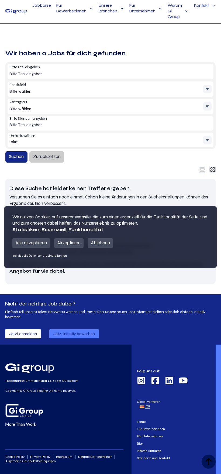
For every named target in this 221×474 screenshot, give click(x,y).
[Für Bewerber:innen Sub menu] (91, 8)
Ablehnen (100, 243)
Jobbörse (41, 5)
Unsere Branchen (108, 8)
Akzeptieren (69, 243)
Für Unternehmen (142, 8)
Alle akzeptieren (31, 243)
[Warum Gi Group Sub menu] (187, 11)
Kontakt (201, 5)
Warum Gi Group (175, 11)
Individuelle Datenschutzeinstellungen (39, 255)
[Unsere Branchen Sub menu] (122, 8)
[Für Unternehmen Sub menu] (160, 8)
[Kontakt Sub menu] (214, 6)
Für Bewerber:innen (71, 8)
